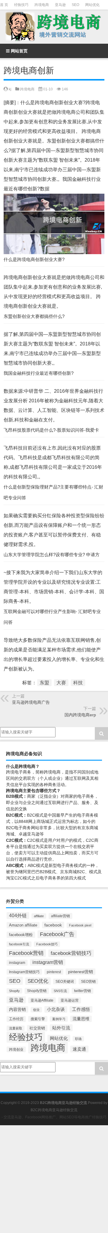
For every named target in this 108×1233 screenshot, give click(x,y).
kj (10, 89)
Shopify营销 (36, 991)
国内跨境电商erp (80, 714)
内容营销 (17, 1009)
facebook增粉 (21, 934)
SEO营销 (88, 981)
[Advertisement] (54, 1179)
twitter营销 (82, 991)
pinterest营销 (80, 971)
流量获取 (15, 1028)
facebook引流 (19, 944)
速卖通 (79, 1049)
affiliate (39, 916)
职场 (78, 1039)
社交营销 (37, 1028)
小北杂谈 (56, 1009)
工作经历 (16, 1019)
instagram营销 (47, 962)
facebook (53, 925)
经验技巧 (21, 5)
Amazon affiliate (23, 925)
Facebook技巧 (47, 944)
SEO (75, 5)
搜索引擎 (38, 1019)
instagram (17, 963)
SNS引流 (60, 991)
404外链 (18, 915)
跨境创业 (16, 1049)
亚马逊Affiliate (42, 1000)
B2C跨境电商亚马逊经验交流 (54, 1110)
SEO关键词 (65, 981)
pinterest (54, 972)
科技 (78, 682)
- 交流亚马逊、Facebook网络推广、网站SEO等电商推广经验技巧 (54, 1117)
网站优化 (92, 5)
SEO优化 (38, 981)
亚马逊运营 (70, 1000)
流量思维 (81, 1019)
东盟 (44, 682)
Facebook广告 (57, 934)
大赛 (61, 682)
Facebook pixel (80, 925)
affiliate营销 (60, 916)
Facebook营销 (26, 953)
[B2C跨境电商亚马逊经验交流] (54, 27)
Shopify (14, 991)
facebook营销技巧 (71, 953)
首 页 (4, 5)
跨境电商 (41, 5)
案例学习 (58, 1019)
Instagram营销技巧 (24, 972)
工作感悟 (81, 1009)
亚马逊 (60, 5)
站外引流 (61, 1027)
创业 (36, 1009)
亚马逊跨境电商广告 (31, 702)
